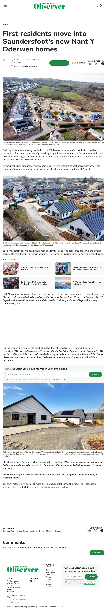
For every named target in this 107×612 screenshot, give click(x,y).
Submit (95, 374)
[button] (5, 5)
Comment (97, 552)
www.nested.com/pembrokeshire (51, 487)
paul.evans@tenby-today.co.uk (18, 601)
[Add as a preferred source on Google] (78, 63)
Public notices (49, 585)
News (5, 24)
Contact (49, 574)
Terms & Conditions (50, 571)
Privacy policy (49, 578)
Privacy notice (59, 379)
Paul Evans (18, 60)
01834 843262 (20, 596)
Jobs (48, 582)
